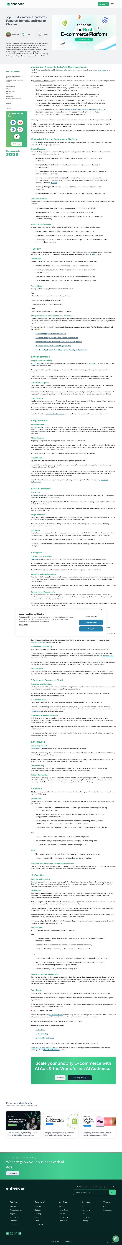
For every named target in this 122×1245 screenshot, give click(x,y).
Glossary (84, 1221)
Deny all (91, 629)
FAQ (83, 1214)
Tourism (62, 1214)
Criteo (36, 1221)
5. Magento (8, 93)
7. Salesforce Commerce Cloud (13, 98)
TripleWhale (38, 1224)
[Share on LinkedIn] (7, 154)
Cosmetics (63, 1221)
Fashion (62, 1206)
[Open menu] (112, 4)
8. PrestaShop (9, 101)
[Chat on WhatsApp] (115, 1238)
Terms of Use (55, 1241)
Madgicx (37, 1210)
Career (106, 1206)
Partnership (85, 1210)
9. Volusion (8, 103)
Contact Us (107, 1210)
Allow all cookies (91, 622)
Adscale (37, 1206)
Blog (83, 1206)
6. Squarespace (9, 96)
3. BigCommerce (10, 88)
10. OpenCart (9, 106)
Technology (63, 1217)
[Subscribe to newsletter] (112, 1192)
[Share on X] (14, 154)
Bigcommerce (15, 1217)
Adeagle (37, 1217)
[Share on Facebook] (10, 154)
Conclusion (8, 108)
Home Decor (64, 1210)
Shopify (13, 1206)
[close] (101, 609)
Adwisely (37, 1214)
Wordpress (14, 1224)
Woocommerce (16, 1210)
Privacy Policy (66, 1241)
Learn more (23, 625)
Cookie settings (91, 616)
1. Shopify (8, 84)
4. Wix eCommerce (10, 91)
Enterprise (85, 1217)
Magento (13, 1214)
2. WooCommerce (10, 86)
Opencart (13, 1221)
